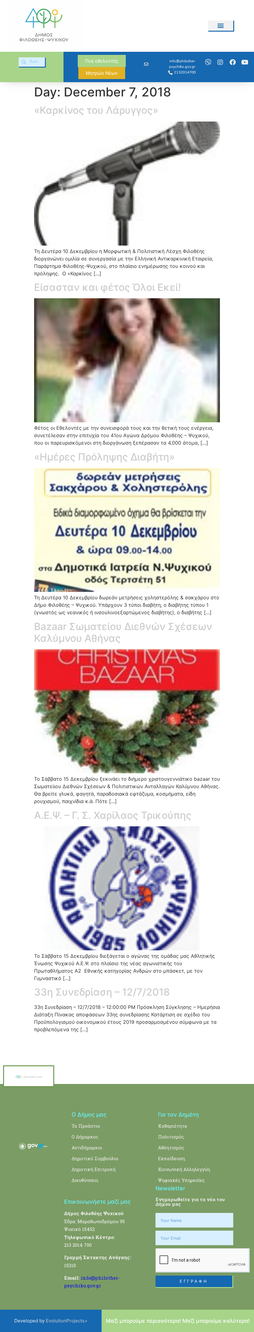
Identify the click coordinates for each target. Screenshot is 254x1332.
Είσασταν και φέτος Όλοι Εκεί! (107, 287)
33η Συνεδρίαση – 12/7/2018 (102, 992)
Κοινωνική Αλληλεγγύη (184, 1169)
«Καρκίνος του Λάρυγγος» (96, 110)
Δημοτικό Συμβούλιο (95, 1158)
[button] (220, 25)
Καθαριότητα (172, 1126)
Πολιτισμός (171, 1137)
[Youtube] (244, 62)
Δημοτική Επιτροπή (94, 1169)
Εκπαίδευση (171, 1158)
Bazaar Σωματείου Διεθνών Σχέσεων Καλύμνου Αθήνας (123, 632)
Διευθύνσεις (85, 1180)
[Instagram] (220, 62)
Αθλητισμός (171, 1147)
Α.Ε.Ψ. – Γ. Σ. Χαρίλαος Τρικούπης (112, 815)
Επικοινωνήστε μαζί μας (97, 1201)
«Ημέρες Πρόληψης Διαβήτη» (104, 457)
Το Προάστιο (86, 1126)
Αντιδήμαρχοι (87, 1147)
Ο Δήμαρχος (85, 1137)
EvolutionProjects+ (67, 1321)
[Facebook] (232, 62)
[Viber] (208, 62)
